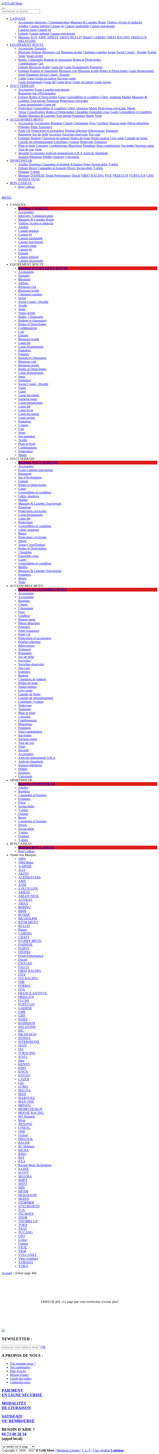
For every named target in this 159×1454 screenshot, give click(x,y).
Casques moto (27, 30)
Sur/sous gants (66, 78)
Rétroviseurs (96, 130)
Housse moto (117, 123)
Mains (93, 108)
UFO (21, 1236)
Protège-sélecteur (76, 130)
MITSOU (24, 1105)
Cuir (40, 63)
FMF (21, 982)
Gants (22, 78)
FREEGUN (139, 37)
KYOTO (24, 1075)
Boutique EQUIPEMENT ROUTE (43, 268)
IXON (35, 179)
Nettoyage (86, 142)
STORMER (26, 1202)
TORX (23, 1225)
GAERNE (25, 1008)
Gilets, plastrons (110, 97)
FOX (108, 175)
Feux (92, 123)
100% (22, 858)
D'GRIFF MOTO (30, 941)
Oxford (23, 1135)
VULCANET (27, 1255)
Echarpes (77, 164)
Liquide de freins (136, 138)
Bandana (56, 123)
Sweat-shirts (99, 164)
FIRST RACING (118, 37)
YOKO (23, 1266)
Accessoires (26, 22)
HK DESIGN (27, 1034)
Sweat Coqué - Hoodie (132, 52)
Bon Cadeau (26, 187)
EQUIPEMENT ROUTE (27, 45)
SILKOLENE (27, 1195)
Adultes (23, 26)
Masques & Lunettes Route (88, 22)
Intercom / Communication (52, 22)
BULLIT (76, 37)
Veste (21, 56)
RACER (24, 1142)
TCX (21, 1210)
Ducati (76, 175)
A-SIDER (24, 866)
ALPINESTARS (29, 877)
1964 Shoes (26, 862)
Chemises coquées (95, 52)
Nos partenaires (20, 1367)
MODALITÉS (16, 1405)
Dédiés (47, 157)
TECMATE (26, 1213)
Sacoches (55, 134)
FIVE (22, 974)
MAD (22, 1094)
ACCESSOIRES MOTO (26, 119)
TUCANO (25, 1232)
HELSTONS (27, 41)
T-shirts (113, 164)
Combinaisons (27, 63)
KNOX (23, 1071)
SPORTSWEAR (21, 160)
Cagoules (42, 145)
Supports (58, 157)
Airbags (36, 52)
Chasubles (81, 112)
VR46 (22, 1251)
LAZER (23, 1079)
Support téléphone (30, 157)
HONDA (24, 179)
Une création (108, 1450)
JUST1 (23, 1056)
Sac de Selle (40, 134)
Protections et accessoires (47, 130)
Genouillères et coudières (82, 97)
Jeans (21, 74)
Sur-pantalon (26, 436)
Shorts (131, 108)
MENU (7, 197)
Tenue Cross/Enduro (31, 112)
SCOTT (23, 1172)
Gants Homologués (76, 67)
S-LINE (23, 1169)
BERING (24, 907)
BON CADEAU (21, 183)
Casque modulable (77, 26)
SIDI (21, 1187)
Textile (151, 52)
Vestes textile (34, 56)
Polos (87, 164)
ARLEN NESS (28, 896)
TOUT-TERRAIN (22, 86)
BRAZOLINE (27, 918)
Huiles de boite (80, 138)
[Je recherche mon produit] (3, 8)
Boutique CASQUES (33, 208)
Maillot (126, 97)
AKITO (23, 873)
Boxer (33, 168)
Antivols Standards (95, 153)
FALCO (23, 967)
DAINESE (37, 175)
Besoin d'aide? (19, 1375)
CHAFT (23, 937)
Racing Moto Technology (35, 1165)
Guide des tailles (20, 1378)
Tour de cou (26, 149)
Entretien (24, 138)
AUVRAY (25, 900)
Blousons (24, 52)
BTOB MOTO (28, 922)
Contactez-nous (20, 1382)
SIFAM (23, 1191)
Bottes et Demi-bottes (87, 59)
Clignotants (80, 123)
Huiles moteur (100, 138)
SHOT (22, 1184)
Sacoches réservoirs (75, 134)
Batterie (36, 138)
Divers (71, 168)
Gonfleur (102, 123)
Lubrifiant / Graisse (66, 142)
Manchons (75, 145)
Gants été (57, 67)
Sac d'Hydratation (44, 93)
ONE (21, 1131)
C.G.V (86, 1450)
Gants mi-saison (45, 78)
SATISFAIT (18, 1418)
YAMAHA (25, 1262)
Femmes (23, 71)
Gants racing (102, 82)
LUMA (23, 1086)
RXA (21, 1161)
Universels (72, 157)
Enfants (23, 33)
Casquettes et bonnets (56, 164)
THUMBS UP (27, 1221)
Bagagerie (24, 93)
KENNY (24, 1064)
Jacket (112, 52)
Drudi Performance (58, 175)
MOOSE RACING (31, 1113)
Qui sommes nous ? (23, 1363)
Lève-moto (117, 138)
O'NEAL (24, 1127)
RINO (22, 1154)
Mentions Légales (68, 1450)
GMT (150, 175)
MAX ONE (26, 1101)
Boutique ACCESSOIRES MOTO (42, 589)
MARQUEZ (26, 1098)
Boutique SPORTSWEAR (36, 784)
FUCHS (23, 1000)
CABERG (99, 37)
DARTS (23, 948)
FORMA (24, 985)
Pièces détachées (138, 123)
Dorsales (40, 48)
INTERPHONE (29, 1042)
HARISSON (26, 1023)
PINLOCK (25, 1139)
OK (43, 1347)
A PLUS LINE (28, 888)
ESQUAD (25, 963)
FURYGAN (137, 175)
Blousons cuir (51, 52)
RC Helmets (26, 1146)
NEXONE (25, 1124)
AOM (22, 885)
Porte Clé (24, 130)
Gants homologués (30, 82)
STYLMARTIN (29, 1206)
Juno (21, 1060)
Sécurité (23, 153)
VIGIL (22, 1247)
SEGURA (25, 1176)
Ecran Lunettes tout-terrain (52, 89)
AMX (42, 37)
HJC (21, 1030)
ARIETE (53, 37)
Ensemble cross (99, 112)
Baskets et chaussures (58, 59)
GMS (21, 1012)
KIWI (22, 1068)
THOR (23, 1217)
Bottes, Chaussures (30, 59)
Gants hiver (64, 82)
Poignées (24, 127)
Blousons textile (71, 52)
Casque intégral (39, 26)
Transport (111, 130)
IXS (21, 1049)
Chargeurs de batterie (56, 138)
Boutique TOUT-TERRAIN (38, 462)
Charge (68, 123)
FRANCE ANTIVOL (32, 993)
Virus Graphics (28, 1258)
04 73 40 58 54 (14, 1434)
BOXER (24, 914)
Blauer (87, 37)
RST (21, 1157)
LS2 (21, 1083)
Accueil (7, 1273)
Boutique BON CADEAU (36, 847)
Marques (24, 37)
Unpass (23, 1243)
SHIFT (23, 1180)
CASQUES (17, 18)
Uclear (22, 1240)
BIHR (22, 911)
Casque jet (57, 26)
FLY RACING (28, 978)
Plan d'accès (18, 1371)
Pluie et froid (26, 145)
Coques (23, 425)
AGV (34, 37)
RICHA (23, 1150)
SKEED (23, 1198)
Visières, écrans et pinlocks (124, 22)
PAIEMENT (22, 1392)
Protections (25, 108)
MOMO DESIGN (30, 1109)
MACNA (24, 1090)
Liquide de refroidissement (35, 142)
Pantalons (96, 67)
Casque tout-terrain (102, 26)
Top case (94, 134)
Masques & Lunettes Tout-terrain (49, 116)
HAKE (23, 1019)
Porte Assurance (41, 127)
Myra (21, 1120)
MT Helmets (26, 1116)
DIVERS (24, 952)
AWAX (64, 37)
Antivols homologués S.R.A (64, 153)
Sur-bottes (127, 145)
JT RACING (26, 1053)
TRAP (22, 1228)
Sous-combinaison (108, 145)
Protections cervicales (74, 101)
